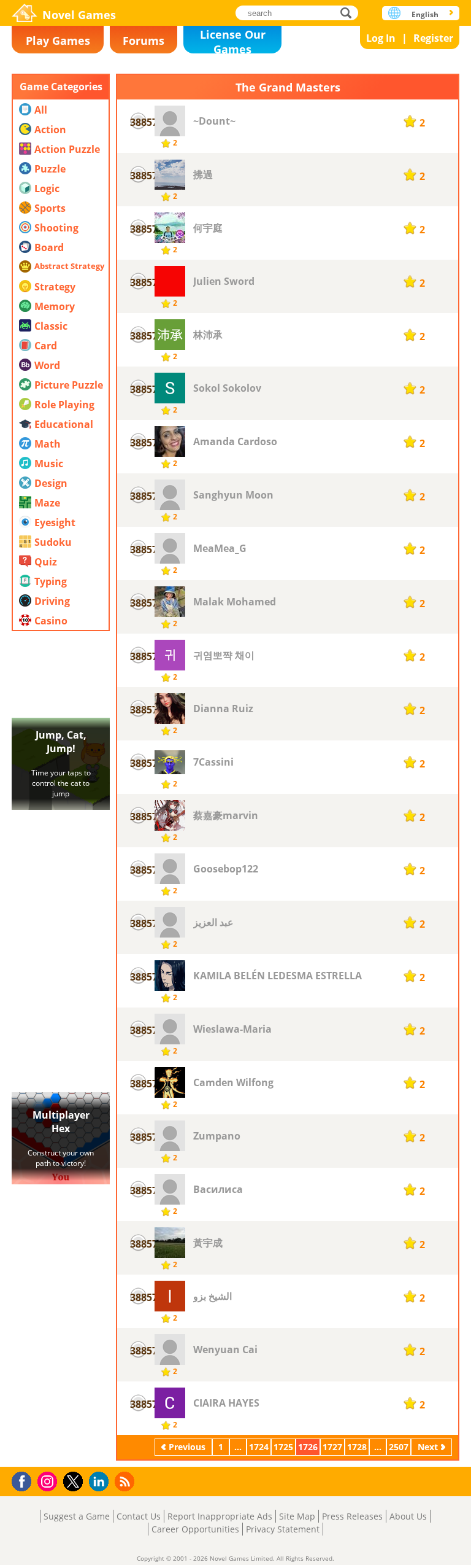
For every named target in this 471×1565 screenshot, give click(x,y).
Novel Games (79, 14)
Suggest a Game (77, 1516)
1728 (357, 1447)
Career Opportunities (195, 1529)
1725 (283, 1447)
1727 (332, 1447)
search (349, 12)
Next (428, 1447)
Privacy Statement (283, 1529)
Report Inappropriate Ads (219, 1516)
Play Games (58, 40)
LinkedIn (101, 1482)
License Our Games (233, 40)
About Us (408, 1516)
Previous (187, 1447)
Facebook (24, 1480)
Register (433, 38)
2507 (398, 1447)
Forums (143, 40)
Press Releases (352, 1516)
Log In (381, 38)
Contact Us (139, 1516)
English (425, 14)
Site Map (297, 1516)
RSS (126, 1481)
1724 (259, 1447)
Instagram (49, 1480)
